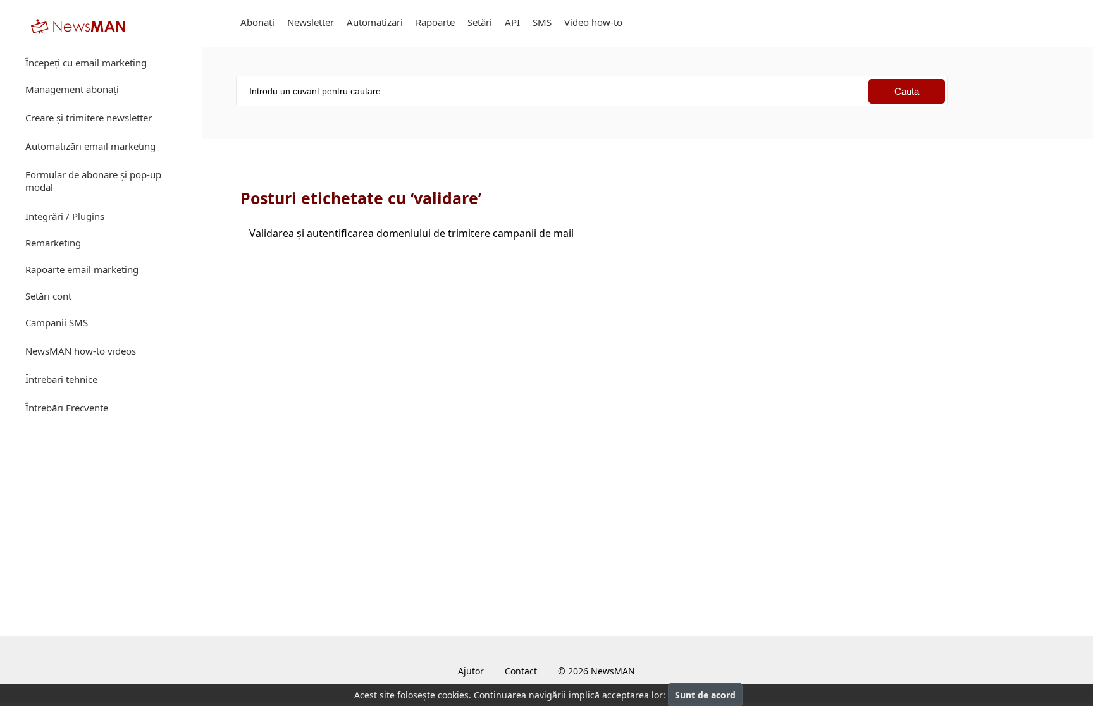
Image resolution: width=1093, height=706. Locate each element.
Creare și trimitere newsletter (88, 117)
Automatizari (375, 22)
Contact (521, 671)
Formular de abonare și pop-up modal (93, 180)
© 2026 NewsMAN (596, 671)
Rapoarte (435, 22)
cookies (453, 695)
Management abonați (72, 89)
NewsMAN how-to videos (80, 350)
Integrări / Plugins (64, 216)
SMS (542, 22)
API (512, 22)
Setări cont (48, 295)
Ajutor (471, 671)
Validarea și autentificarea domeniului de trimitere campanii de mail (411, 233)
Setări (479, 22)
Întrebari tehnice (61, 379)
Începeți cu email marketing (86, 62)
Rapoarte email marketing (82, 269)
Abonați (257, 22)
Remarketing (53, 242)
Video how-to (593, 22)
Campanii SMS (56, 322)
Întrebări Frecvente (66, 407)
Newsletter (310, 22)
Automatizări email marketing (90, 146)
